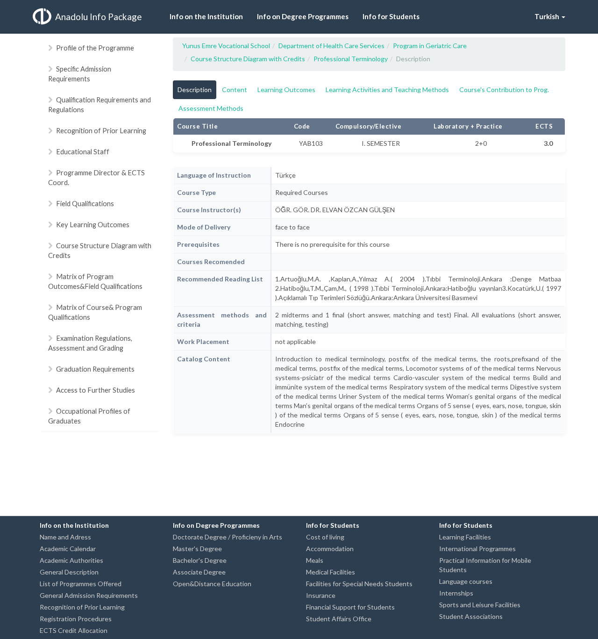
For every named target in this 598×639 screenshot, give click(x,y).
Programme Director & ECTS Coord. (96, 177)
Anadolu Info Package (98, 16)
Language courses (465, 581)
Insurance (320, 595)
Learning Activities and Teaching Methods (387, 89)
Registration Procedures (76, 619)
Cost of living (325, 537)
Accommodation (330, 549)
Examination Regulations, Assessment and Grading (90, 343)
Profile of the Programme (95, 47)
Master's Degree (197, 549)
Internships (456, 593)
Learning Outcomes (286, 89)
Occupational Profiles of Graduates (89, 416)
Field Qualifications (85, 203)
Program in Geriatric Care (430, 46)
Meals (314, 560)
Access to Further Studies (95, 390)
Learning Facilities (465, 537)
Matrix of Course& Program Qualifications (95, 312)
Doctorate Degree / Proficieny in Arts (227, 537)
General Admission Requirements (89, 595)
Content (234, 89)
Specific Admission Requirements (79, 74)
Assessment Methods (210, 108)
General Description (69, 572)
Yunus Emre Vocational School (226, 46)
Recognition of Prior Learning (101, 130)
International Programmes (477, 549)
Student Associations (471, 616)
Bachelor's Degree (200, 560)
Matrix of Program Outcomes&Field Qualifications (95, 281)
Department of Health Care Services (331, 46)
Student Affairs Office (338, 619)
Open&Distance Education (212, 584)
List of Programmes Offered (80, 584)
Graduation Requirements (95, 369)
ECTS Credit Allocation (73, 630)
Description (195, 89)
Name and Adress (65, 537)
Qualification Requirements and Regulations (99, 104)
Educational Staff (82, 151)
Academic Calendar (68, 549)
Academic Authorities (71, 560)
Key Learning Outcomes (92, 224)
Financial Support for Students (350, 607)
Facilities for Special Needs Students (359, 584)
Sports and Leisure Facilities (479, 605)
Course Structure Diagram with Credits (99, 250)
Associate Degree (199, 572)
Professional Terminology (350, 59)
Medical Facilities (330, 572)
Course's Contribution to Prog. (504, 89)
